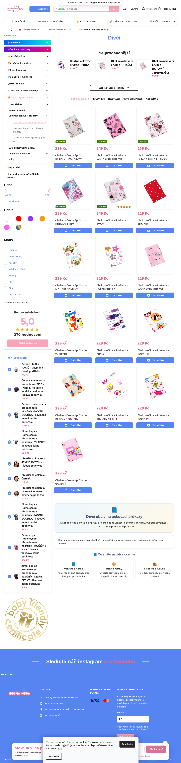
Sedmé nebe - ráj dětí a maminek (65, 709)
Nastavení (54, 756)
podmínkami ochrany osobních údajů (133, 729)
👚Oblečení (18, 21)
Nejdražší (114, 99)
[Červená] (19, 219)
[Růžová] (7, 227)
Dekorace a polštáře (19, 153)
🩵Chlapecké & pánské (19, 77)
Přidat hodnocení (28, 343)
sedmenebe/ (52, 715)
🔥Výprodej (13, 167)
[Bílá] (7, 219)
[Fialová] (30, 219)
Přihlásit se (125, 736)
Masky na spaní (16, 110)
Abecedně (152, 99)
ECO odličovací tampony (21, 148)
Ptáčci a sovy (15, 256)
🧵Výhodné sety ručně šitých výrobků (23, 176)
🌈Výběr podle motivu (123, 21)
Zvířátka (13, 250)
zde (60, 748)
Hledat (114, 9)
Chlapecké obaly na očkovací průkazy (28, 130)
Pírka (11, 288)
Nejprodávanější (133, 99)
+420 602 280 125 (54, 703)
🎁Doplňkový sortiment (20, 97)
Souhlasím (127, 744)
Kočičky (13, 263)
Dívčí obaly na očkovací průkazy (29, 122)
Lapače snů (14, 294)
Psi (10, 282)
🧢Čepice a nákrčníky (50, 21)
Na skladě (14, 201)
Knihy (11, 159)
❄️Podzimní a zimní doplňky (22, 90)
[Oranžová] (42, 219)
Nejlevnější (98, 99)
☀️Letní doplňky (86, 21)
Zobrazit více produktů (111, 88)
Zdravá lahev (15, 104)
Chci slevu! (156, 749)
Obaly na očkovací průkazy (22, 116)
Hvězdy (12, 275)
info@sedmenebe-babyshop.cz (64, 697)
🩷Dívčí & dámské (160, 21)
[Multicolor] (19, 227)
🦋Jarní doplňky (15, 83)
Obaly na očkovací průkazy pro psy (29, 139)
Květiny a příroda (17, 269)
